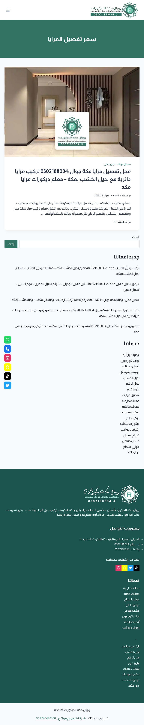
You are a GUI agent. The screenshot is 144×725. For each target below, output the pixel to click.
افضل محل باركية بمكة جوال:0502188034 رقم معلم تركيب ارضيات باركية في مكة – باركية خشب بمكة (75, 300)
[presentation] (72, 112)
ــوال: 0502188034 (125, 544)
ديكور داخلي (110, 164)
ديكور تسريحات (130, 412)
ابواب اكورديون (130, 360)
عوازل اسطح (131, 447)
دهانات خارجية (131, 401)
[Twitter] (131, 568)
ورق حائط (133, 452)
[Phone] (7, 349)
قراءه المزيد (122, 222)
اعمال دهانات (131, 366)
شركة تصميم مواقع (72, 718)
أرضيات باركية (131, 355)
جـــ (138, 544)
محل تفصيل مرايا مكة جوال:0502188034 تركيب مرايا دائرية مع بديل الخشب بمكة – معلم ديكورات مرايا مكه (73, 179)
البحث (136, 237)
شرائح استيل (131, 435)
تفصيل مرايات (124, 164)
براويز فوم (133, 389)
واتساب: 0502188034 (127, 549)
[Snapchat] (125, 568)
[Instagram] (119, 568)
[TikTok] (137, 568)
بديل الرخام (133, 383)
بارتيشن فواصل (130, 372)
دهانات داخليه (131, 406)
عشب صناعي (131, 441)
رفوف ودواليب (130, 429)
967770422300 (46, 718)
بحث (11, 244)
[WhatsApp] (7, 340)
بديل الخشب (131, 378)
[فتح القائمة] (7, 10)
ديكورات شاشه (130, 423)
